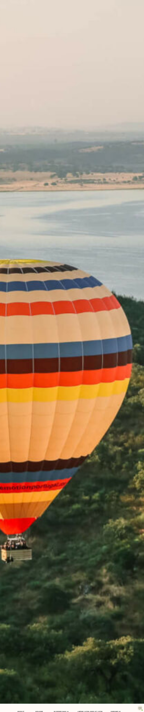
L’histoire (22, 10)
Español (102, 24)
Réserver (119, 10)
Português (103, 38)
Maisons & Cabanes (39, 10)
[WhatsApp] (140, 708)
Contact (90, 10)
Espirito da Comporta (72, 5)
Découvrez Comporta (74, 10)
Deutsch (102, 33)
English (102, 15)
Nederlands (104, 29)
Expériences (56, 24)
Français (104, 10)
